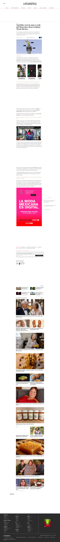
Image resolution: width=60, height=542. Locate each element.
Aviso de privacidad (32, 537)
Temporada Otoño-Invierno (30, 248)
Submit (39, 255)
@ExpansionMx (22, 263)
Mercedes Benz (22, 247)
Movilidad (17, 525)
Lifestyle (5, 524)
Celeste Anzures (21, 262)
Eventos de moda (22, 248)
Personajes (29, 529)
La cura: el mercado (47, 209)
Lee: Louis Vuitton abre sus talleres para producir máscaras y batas (27, 81)
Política (16, 516)
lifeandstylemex (54, 535)
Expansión (5, 526)
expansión (51, 7)
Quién (28, 516)
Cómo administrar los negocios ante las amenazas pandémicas (50, 206)
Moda (28, 523)
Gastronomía (29, 527)
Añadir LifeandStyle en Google (31, 37)
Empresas (5, 527)
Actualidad (17, 530)
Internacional (6, 529)
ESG (4, 531)
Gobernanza (17, 524)
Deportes (23, 7)
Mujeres (16, 529)
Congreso (17, 518)
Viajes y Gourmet (43, 7)
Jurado (29, 531)
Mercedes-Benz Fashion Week (31, 247)
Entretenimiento (15, 7)
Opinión (17, 520)
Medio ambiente (18, 523)
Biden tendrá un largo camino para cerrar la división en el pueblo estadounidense (49, 201)
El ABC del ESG (18, 527)
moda (17, 248)
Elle (28, 522)
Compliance (40, 537)
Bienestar (29, 530)
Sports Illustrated (7, 520)
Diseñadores (39, 247)
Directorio (52, 537)
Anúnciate (46, 537)
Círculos (29, 518)
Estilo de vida (30, 525)
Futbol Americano (6, 522)
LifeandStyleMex (52, 535)
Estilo (7, 7)
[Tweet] (39, 37)
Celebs (29, 524)
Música (35, 7)
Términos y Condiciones (21, 537)
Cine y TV (29, 7)
